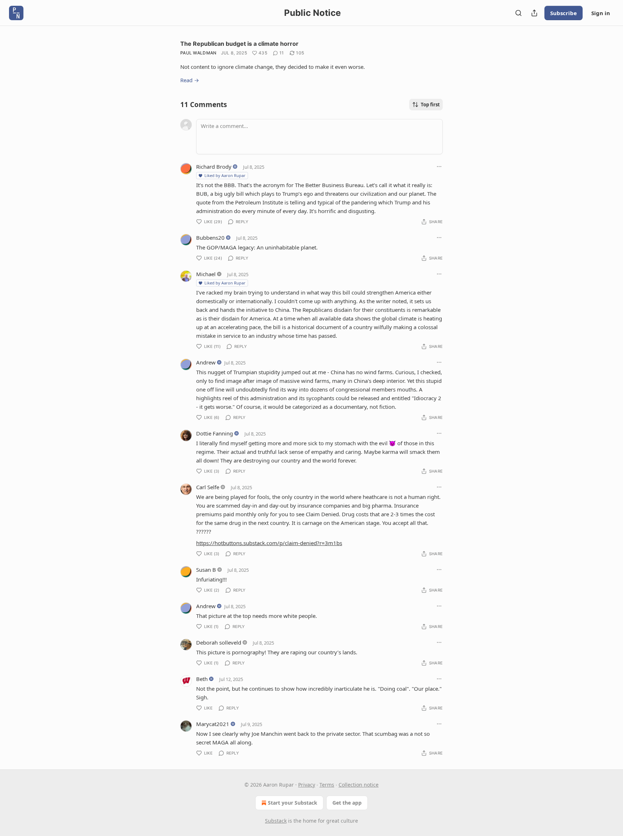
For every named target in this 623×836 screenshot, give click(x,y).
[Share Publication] (534, 13)
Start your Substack (292, 802)
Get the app (347, 802)
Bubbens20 (210, 237)
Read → (189, 80)
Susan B (206, 569)
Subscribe (563, 13)
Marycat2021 (212, 723)
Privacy (306, 784)
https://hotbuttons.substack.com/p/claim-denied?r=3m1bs (269, 543)
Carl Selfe (207, 487)
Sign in (600, 13)
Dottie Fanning (214, 433)
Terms (326, 784)
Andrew (206, 362)
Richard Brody (213, 166)
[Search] (518, 13)
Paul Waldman (198, 53)
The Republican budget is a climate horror (239, 43)
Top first (430, 104)
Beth (202, 678)
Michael (206, 274)
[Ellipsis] (439, 166)
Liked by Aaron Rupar (225, 175)
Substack (276, 820)
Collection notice (359, 784)
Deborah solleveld (218, 642)
